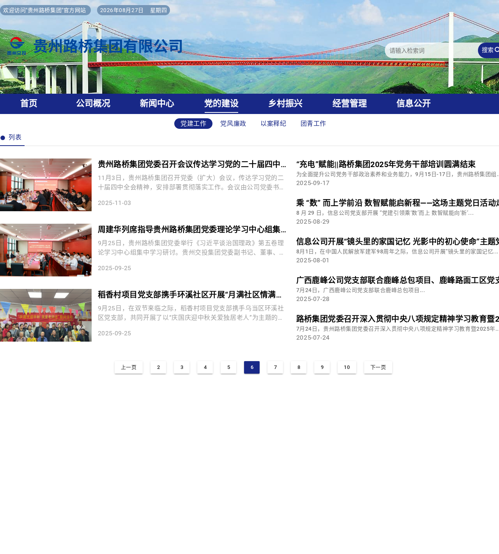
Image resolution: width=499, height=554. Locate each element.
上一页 (129, 367)
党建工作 (193, 123)
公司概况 (93, 103)
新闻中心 (157, 103)
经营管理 (350, 103)
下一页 (378, 367)
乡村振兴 (285, 103)
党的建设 (221, 103)
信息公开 (413, 103)
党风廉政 (233, 123)
